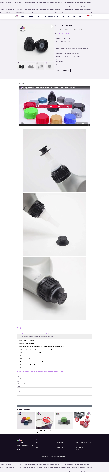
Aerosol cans (30, 16)
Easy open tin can (59, 447)
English (90, 15)
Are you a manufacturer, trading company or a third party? (35, 333)
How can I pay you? (25, 367)
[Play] (20, 125)
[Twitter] (22, 449)
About (73, 16)
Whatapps (19, 391)
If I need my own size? (25, 358)
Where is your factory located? (28, 340)
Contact (81, 16)
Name (18, 376)
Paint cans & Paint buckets (52, 16)
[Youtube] (25, 449)
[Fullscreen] (88, 125)
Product (37, 444)
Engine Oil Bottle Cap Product (65, 29)
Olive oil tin (65, 16)
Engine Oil (39, 16)
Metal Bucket (58, 445)
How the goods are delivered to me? (29, 364)
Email (18, 386)
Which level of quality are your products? (30, 352)
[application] (54, 106)
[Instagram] (17, 449)
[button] (54, 332)
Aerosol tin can (59, 444)
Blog (37, 447)
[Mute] (86, 125)
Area (18, 381)
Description (21, 83)
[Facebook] (19, 449)
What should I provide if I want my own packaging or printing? (36, 349)
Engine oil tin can (59, 442)
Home (22, 16)
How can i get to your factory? (27, 343)
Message (19, 397)
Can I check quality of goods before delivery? (31, 361)
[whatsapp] (27, 449)
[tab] (21, 83)
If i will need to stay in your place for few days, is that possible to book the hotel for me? (42, 346)
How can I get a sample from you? (28, 355)
